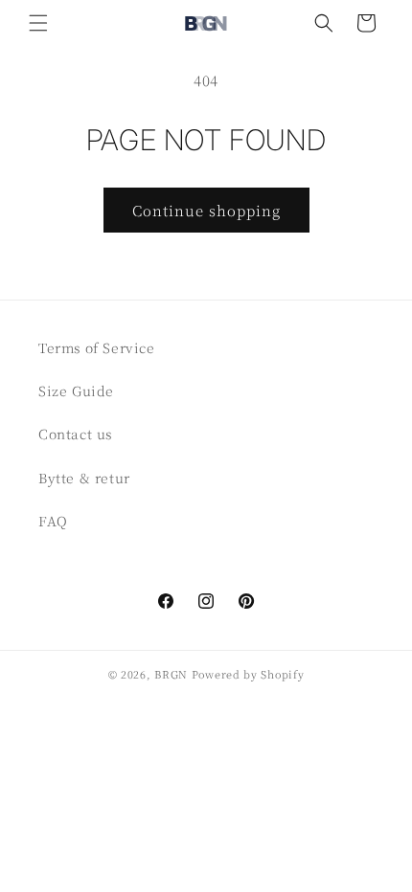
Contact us (75, 433)
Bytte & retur (84, 477)
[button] (38, 23)
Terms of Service (96, 347)
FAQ (53, 520)
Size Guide (76, 390)
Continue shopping (206, 210)
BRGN (171, 673)
